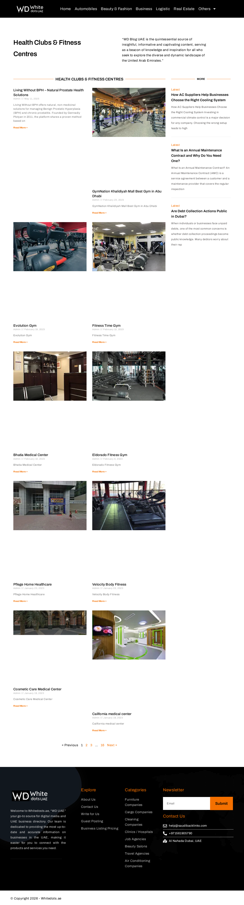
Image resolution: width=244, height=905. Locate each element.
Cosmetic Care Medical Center (37, 689)
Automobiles (86, 9)
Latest (175, 89)
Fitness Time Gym (106, 325)
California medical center (111, 714)
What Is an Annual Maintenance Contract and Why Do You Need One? (196, 155)
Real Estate (184, 9)
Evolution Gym (24, 325)
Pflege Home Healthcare (32, 584)
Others (204, 9)
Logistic (163, 9)
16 (102, 745)
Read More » (20, 127)
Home (65, 9)
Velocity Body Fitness (109, 584)
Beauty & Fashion (116, 9)
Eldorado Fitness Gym (109, 455)
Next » (112, 745)
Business (144, 9)
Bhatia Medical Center (30, 455)
